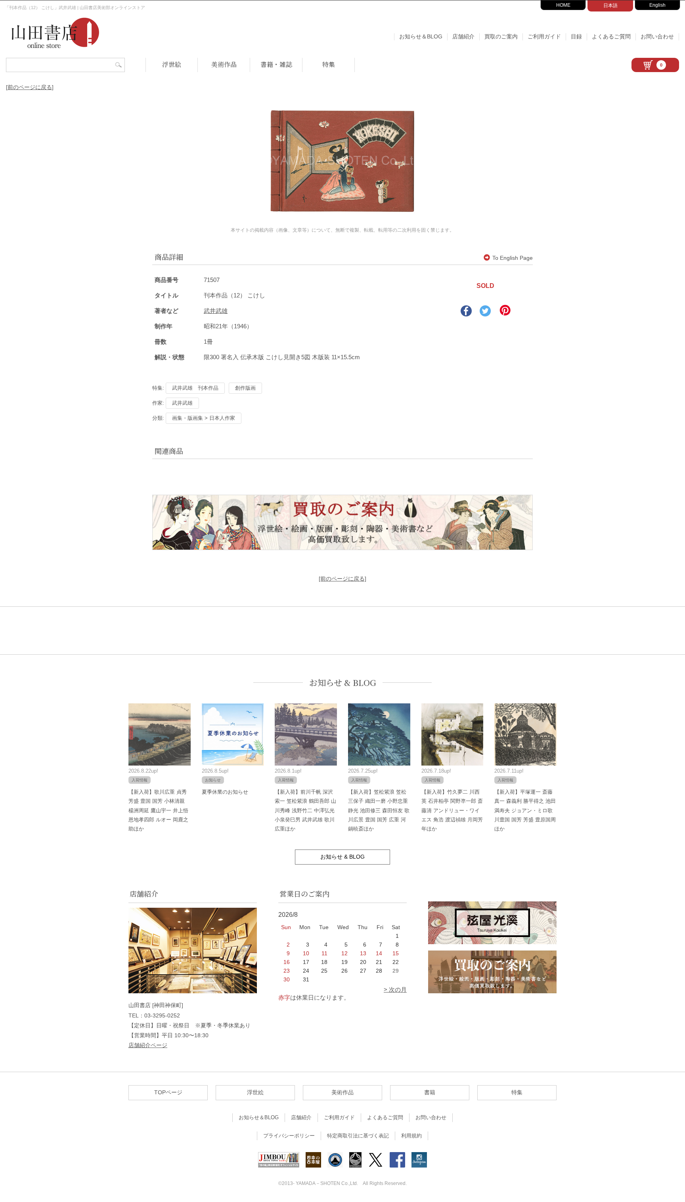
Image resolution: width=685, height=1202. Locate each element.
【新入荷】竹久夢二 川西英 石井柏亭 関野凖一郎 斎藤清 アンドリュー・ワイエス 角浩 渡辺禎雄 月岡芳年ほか (452, 810)
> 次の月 (395, 989)
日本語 (610, 5)
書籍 (429, 1092)
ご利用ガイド (544, 36)
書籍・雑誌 (276, 64)
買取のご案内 (501, 36)
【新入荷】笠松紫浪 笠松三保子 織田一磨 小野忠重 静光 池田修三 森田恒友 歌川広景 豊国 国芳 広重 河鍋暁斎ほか (378, 810)
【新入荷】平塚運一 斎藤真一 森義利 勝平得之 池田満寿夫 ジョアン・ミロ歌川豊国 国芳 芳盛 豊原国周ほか (525, 810)
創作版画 (245, 388)
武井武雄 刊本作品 (195, 388)
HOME (563, 5)
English (657, 5)
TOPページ (168, 1092)
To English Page (512, 258)
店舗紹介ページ (147, 1045)
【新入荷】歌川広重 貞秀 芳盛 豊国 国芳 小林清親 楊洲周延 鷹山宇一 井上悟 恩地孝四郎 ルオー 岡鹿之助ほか (158, 810)
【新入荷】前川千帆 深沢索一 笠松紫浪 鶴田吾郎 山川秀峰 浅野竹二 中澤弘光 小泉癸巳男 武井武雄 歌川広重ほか (305, 810)
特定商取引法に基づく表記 (358, 1136)
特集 (328, 64)
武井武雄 (216, 310)
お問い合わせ (657, 36)
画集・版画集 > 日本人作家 (203, 418)
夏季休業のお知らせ (225, 792)
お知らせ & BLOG (342, 682)
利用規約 (411, 1136)
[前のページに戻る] (30, 87)
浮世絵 (171, 64)
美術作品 (224, 64)
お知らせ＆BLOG (420, 36)
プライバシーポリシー (289, 1136)
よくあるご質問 (611, 36)
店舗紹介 (463, 36)
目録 (576, 36)
